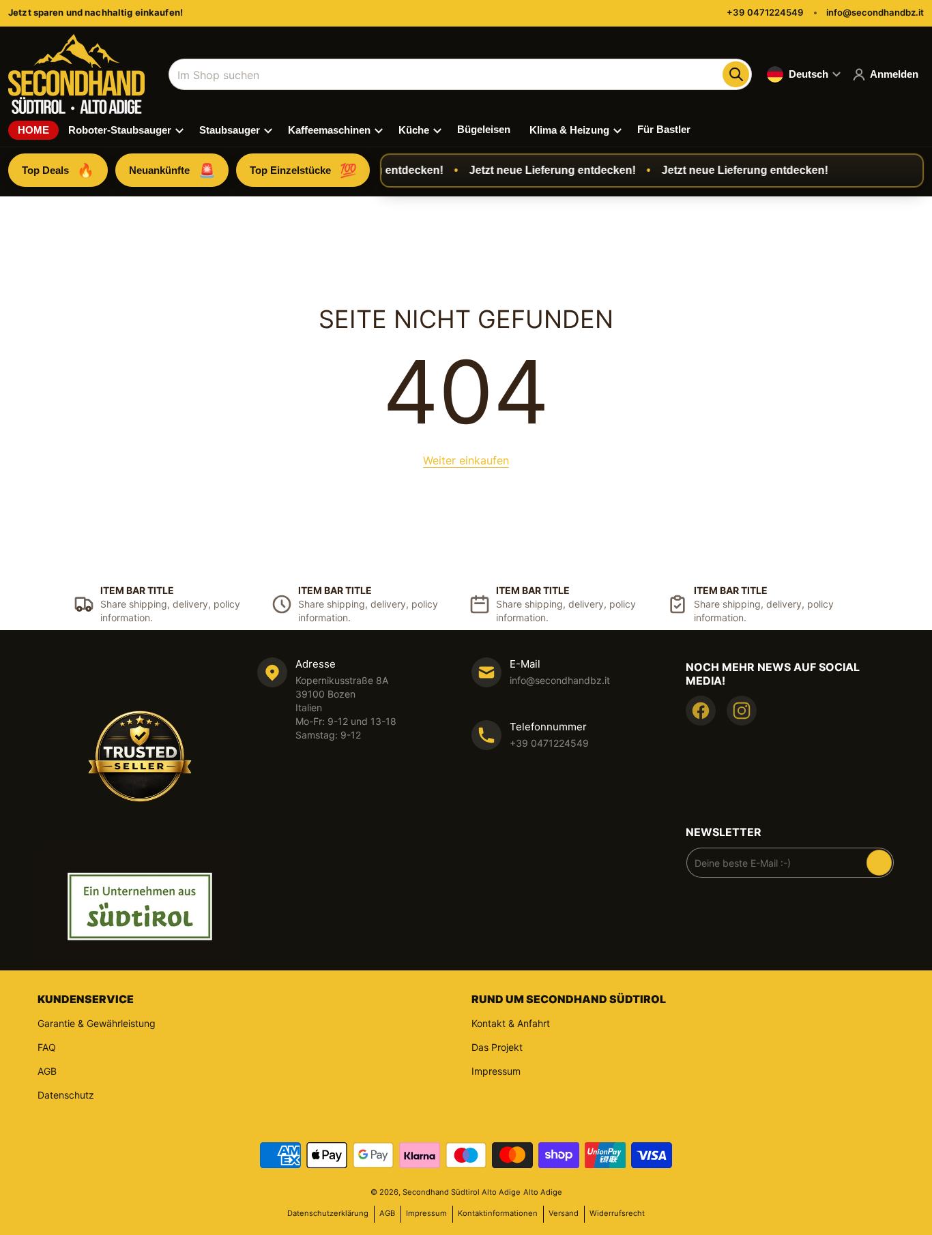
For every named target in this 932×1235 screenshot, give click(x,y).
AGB (47, 1071)
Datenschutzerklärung (327, 1213)
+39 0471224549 (765, 12)
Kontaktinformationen (498, 1213)
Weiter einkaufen (466, 460)
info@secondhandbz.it (875, 12)
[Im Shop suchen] (735, 74)
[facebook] (701, 711)
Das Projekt (497, 1047)
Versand (564, 1213)
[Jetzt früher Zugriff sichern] (879, 863)
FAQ (47, 1047)
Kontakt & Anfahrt (510, 1023)
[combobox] (460, 74)
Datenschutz (66, 1095)
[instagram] (742, 711)
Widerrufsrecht (617, 1213)
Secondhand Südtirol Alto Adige (462, 1192)
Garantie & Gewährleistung (97, 1023)
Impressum (496, 1071)
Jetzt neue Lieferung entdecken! (541, 170)
